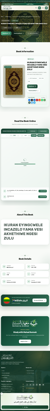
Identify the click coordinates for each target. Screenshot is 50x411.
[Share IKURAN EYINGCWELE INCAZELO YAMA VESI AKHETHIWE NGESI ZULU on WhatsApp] (42, 100)
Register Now (24, 341)
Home (2, 16)
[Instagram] (36, 384)
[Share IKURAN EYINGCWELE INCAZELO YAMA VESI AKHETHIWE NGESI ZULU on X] (32, 100)
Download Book (18, 33)
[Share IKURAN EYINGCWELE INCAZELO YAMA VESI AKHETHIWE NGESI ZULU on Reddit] (39, 100)
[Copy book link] (29, 103)
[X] (30, 384)
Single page (41, 135)
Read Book (5, 33)
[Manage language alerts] (42, 7)
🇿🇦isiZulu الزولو (8, 16)
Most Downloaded (5, 375)
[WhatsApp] (33, 384)
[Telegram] (43, 384)
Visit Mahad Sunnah (30, 388)
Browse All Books (38, 300)
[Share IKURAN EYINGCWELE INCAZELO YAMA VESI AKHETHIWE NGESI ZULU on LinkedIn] (34, 100)
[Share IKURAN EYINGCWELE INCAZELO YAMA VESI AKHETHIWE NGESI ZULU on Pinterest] (37, 100)
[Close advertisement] (1, 393)
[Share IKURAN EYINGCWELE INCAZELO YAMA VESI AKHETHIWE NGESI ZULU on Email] (45, 100)
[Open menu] (46, 7)
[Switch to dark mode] (39, 7)
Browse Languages (6, 373)
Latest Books (4, 377)
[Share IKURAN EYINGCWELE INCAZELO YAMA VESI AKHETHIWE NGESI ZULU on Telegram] (34, 103)
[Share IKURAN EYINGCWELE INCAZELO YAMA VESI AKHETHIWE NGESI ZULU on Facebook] (29, 100)
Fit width (34, 135)
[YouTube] (40, 384)
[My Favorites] (36, 7)
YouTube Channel (30, 373)
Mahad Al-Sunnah (30, 370)
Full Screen (32, 131)
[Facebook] (27, 384)
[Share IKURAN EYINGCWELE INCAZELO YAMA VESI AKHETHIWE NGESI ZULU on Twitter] (32, 103)
